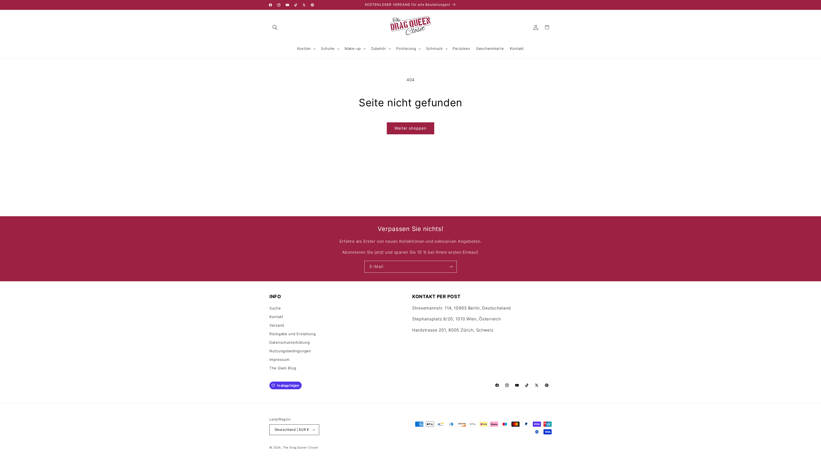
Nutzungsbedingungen (290, 351)
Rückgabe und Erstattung (292, 334)
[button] (275, 27)
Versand (276, 325)
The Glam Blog (282, 368)
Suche (275, 308)
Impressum (279, 359)
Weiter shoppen (410, 128)
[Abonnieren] (450, 267)
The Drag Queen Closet (300, 447)
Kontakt (276, 317)
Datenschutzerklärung (289, 342)
